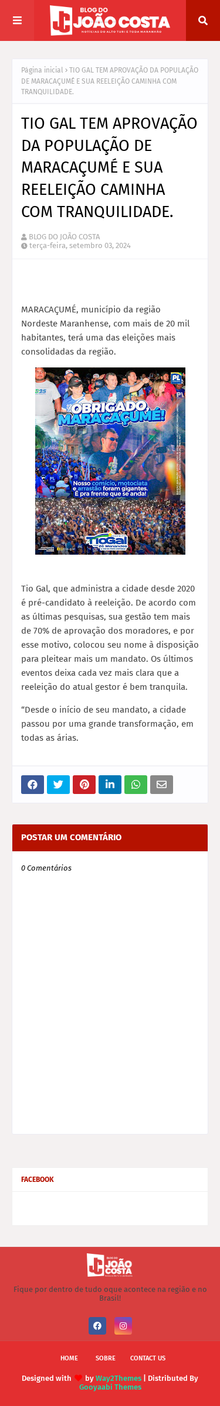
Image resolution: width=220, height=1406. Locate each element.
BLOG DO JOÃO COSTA (64, 236)
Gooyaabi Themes (110, 1387)
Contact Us (147, 1358)
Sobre (106, 1358)
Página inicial (42, 70)
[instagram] (123, 1326)
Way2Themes (118, 1378)
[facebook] (97, 1326)
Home (69, 1358)
